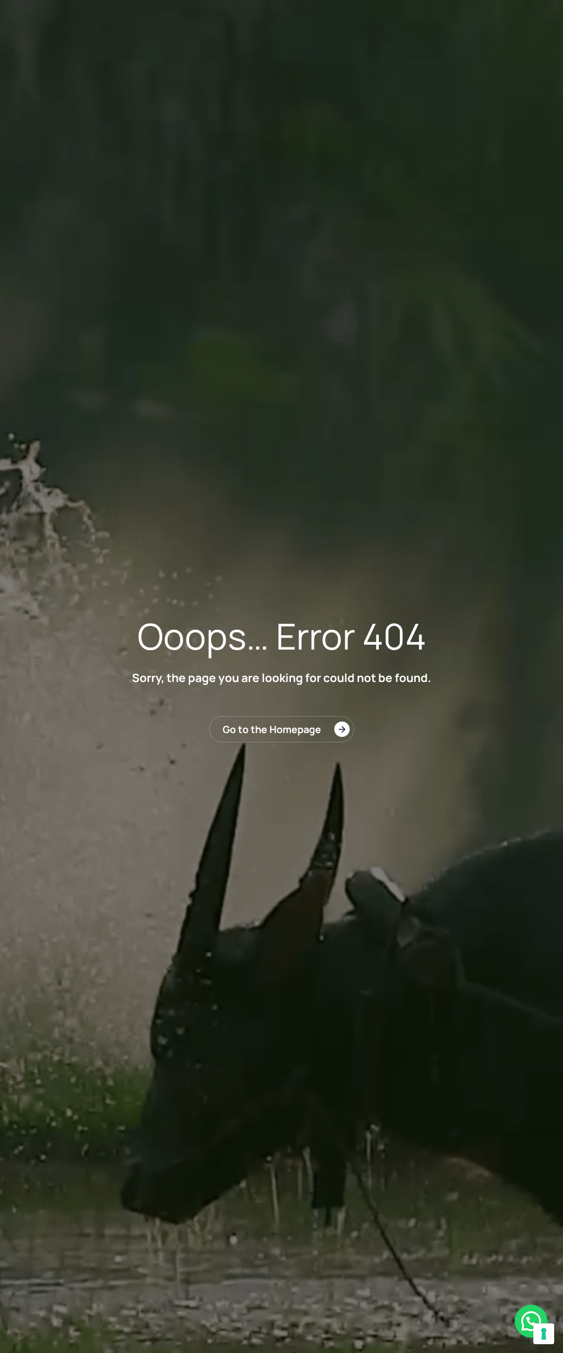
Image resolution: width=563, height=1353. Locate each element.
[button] (531, 1321)
